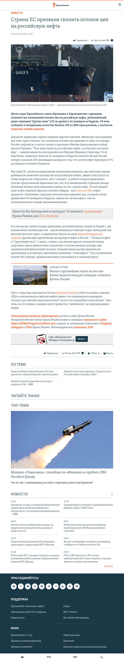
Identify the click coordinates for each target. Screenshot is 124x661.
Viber (29, 327)
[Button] (80, 41)
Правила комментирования (26, 641)
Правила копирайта (22, 647)
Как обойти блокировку (76, 618)
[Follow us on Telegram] (49, 586)
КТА (49, 657)
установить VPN (83, 327)
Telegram (105, 323)
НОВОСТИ (19, 494)
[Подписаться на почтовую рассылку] (77, 586)
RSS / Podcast (70, 612)
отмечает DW (84, 190)
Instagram (17, 327)
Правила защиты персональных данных (85, 647)
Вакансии (68, 641)
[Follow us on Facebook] (14, 586)
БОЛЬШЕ (108, 566)
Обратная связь (71, 635)
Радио (66, 606)
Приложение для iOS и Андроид (28, 612)
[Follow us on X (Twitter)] (21, 586)
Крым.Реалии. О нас (22, 635)
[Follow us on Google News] (42, 586)
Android (52, 216)
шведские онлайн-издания (27, 129)
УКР (75, 657)
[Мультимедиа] (22, 657)
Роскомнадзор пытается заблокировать (35, 316)
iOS (41, 216)
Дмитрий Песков (66, 293)
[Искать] (101, 657)
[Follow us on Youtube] (28, 586)
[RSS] (63, 586)
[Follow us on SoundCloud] (56, 586)
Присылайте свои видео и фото (27, 606)
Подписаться (17, 618)
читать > (81, 339)
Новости (17, 13)
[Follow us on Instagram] (35, 586)
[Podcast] (70, 586)
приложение (93, 211)
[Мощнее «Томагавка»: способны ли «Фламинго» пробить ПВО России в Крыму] (62, 439)
